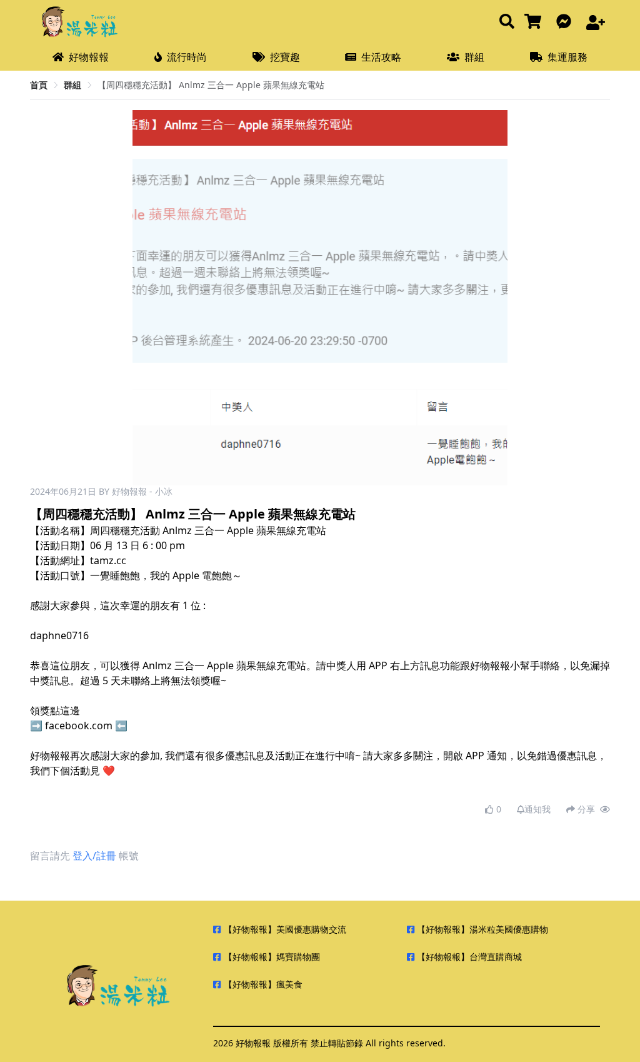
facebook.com (78, 725)
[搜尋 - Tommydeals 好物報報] (506, 22)
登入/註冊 (94, 855)
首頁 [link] (39, 85)
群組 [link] (72, 85)
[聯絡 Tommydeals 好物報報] (566, 22)
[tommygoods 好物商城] (535, 22)
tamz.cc (108, 560)
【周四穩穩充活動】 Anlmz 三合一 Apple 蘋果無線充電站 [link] (211, 85)
